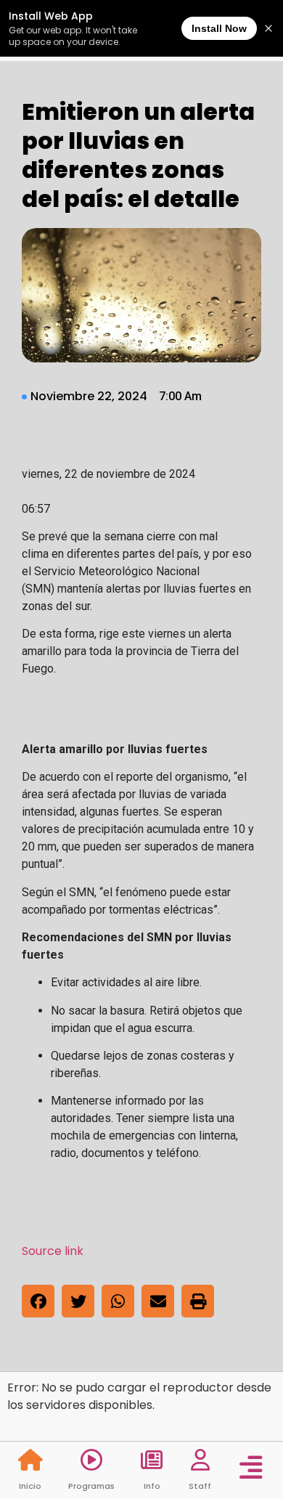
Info (152, 1486)
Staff (200, 1486)
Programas (91, 1486)
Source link (52, 1251)
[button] (38, 1301)
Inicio (30, 1486)
